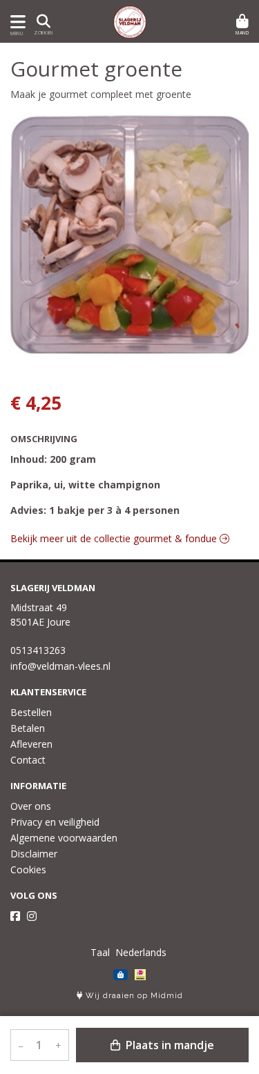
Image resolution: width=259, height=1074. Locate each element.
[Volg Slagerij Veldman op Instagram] (32, 916)
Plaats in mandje (168, 1045)
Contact (28, 759)
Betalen (27, 728)
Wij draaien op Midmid (133, 995)
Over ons (30, 806)
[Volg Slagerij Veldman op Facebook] (15, 916)
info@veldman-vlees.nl (60, 666)
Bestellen (31, 712)
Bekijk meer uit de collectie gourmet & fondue (115, 538)
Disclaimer (33, 853)
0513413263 (38, 650)
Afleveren (31, 743)
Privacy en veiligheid (54, 821)
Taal (100, 952)
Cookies (28, 869)
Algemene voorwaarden (63, 837)
